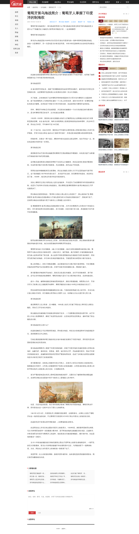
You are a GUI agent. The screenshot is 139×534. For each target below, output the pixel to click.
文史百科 (83, 2)
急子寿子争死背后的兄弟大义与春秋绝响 (113, 51)
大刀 (32, 284)
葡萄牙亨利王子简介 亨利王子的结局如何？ (63, 476)
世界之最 (16, 48)
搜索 (127, 7)
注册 (39, 513)
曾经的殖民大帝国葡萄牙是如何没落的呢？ (63, 473)
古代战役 (43, 7)
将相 (16, 20)
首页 (28, 7)
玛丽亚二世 (90, 22)
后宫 (16, 24)
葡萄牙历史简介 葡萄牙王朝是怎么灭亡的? (84, 476)
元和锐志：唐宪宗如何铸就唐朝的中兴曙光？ (114, 43)
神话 (16, 44)
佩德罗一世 (81, 22)
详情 (115, 33)
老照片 (107, 2)
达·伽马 (73, 22)
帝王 (16, 16)
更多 (117, 2)
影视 (16, 40)
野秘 (16, 32)
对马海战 (86, 330)
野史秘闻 (70, 2)
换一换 (125, 14)
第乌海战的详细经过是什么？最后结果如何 (84, 479)
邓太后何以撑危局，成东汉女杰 (110, 61)
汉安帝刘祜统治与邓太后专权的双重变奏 (113, 46)
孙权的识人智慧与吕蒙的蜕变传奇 (110, 59)
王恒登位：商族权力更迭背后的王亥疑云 (113, 53)
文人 (16, 28)
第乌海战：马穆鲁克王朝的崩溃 (59, 479)
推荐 (16, 12)
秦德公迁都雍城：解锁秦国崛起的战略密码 (113, 48)
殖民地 (61, 407)
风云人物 (32, 2)
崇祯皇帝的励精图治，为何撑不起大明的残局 (114, 38)
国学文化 (95, 2)
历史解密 (45, 2)
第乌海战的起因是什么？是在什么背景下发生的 (44, 482)
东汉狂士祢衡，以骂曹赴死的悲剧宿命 (112, 40)
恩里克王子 (52, 7)
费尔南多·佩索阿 (64, 22)
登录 (127, 2)
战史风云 (58, 2)
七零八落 (87, 293)
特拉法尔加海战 (75, 330)
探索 (16, 36)
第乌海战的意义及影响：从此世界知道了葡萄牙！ (65, 482)
